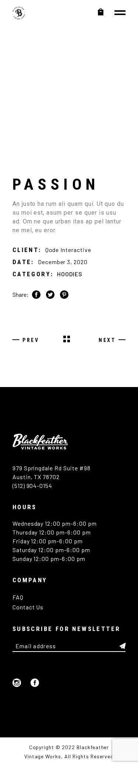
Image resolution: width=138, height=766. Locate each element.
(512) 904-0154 (32, 485)
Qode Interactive (68, 249)
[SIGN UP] (122, 646)
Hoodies (69, 273)
